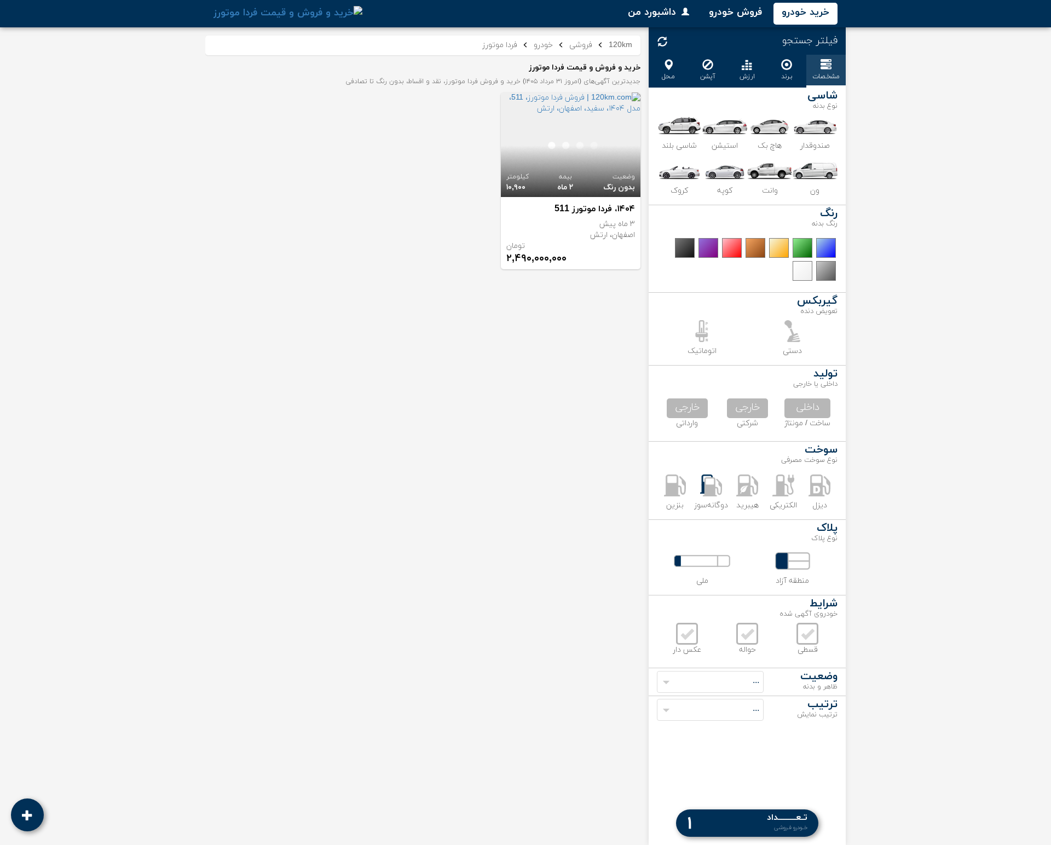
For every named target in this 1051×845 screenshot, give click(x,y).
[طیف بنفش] (708, 248)
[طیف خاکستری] (826, 271)
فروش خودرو (735, 12)
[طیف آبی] (826, 248)
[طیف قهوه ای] (755, 248)
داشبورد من (652, 12)
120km (620, 45)
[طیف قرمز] (732, 248)
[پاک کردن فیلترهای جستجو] (662, 42)
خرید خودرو (805, 12)
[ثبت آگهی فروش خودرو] (27, 814)
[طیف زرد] (779, 248)
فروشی (580, 45)
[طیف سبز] (802, 248)
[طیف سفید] (802, 271)
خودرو (543, 45)
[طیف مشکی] (685, 248)
